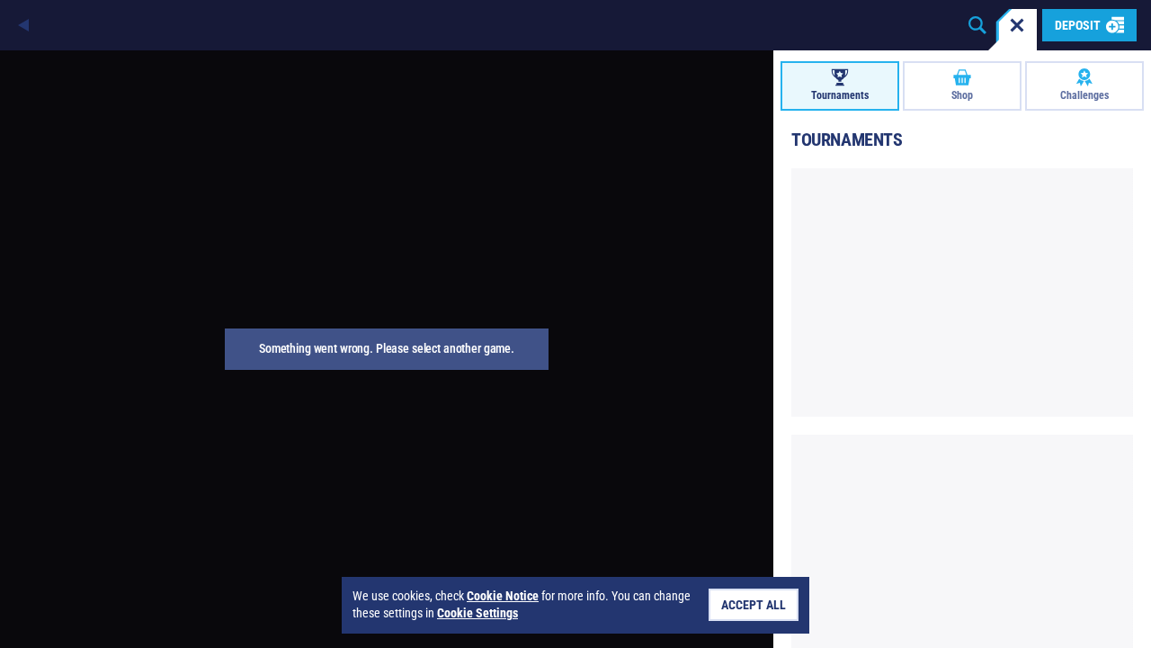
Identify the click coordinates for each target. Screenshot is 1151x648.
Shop (962, 95)
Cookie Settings (477, 613)
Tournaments (840, 95)
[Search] (977, 25)
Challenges (1084, 95)
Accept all (753, 605)
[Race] (1017, 25)
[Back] (25, 25)
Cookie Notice (503, 596)
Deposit (1078, 25)
